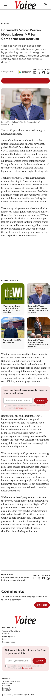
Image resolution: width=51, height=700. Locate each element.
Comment (42, 605)
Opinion (5, 23)
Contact (5, 633)
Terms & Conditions (11, 631)
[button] (5, 4)
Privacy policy (8, 636)
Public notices (8, 642)
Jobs (4, 639)
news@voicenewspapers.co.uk (20, 694)
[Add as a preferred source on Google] (24, 72)
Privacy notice (21, 408)
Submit (40, 400)
